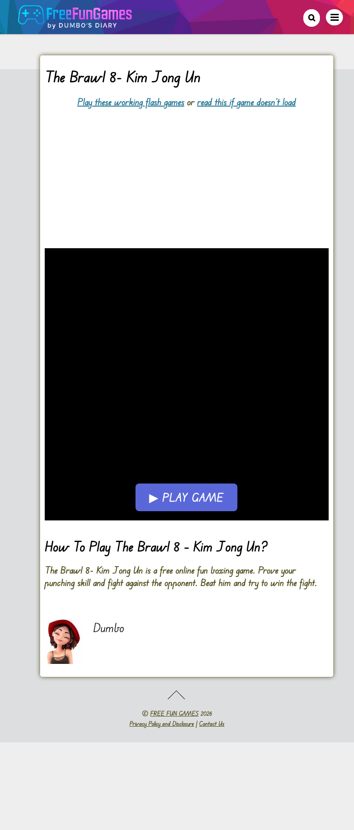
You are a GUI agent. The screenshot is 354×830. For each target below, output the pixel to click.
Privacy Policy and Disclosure (162, 723)
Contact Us (211, 723)
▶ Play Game (186, 497)
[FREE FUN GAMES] (75, 24)
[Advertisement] (187, 172)
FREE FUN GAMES (174, 713)
